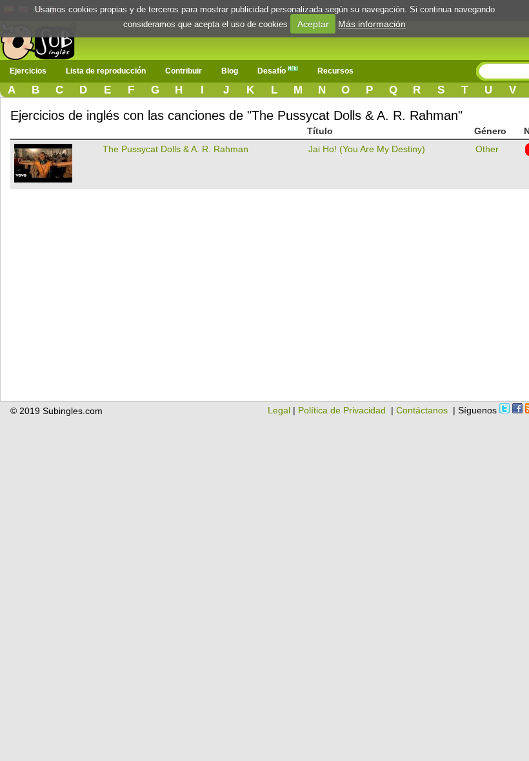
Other (487, 149)
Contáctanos (422, 410)
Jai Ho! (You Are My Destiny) (366, 149)
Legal (279, 410)
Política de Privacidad (342, 410)
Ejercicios (28, 70)
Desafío (272, 70)
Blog (229, 70)
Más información (372, 24)
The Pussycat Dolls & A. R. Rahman (175, 149)
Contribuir (183, 70)
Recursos (335, 70)
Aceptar (313, 24)
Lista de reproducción (106, 70)
